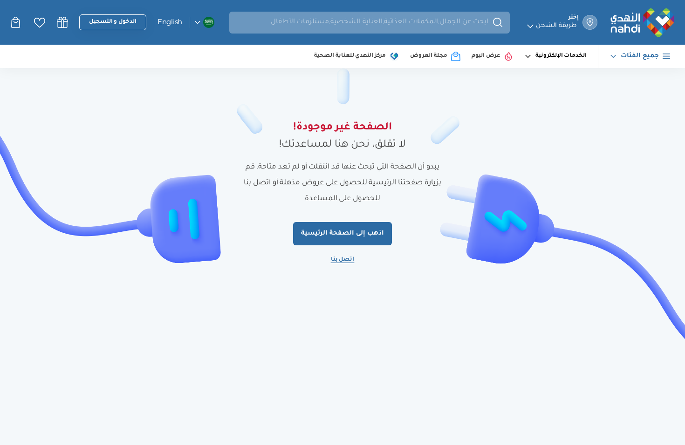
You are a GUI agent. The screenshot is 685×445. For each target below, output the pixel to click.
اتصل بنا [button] (343, 260)
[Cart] (16, 22)
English (170, 21)
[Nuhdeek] (62, 22)
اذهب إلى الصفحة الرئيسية (342, 233)
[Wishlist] (40, 22)
